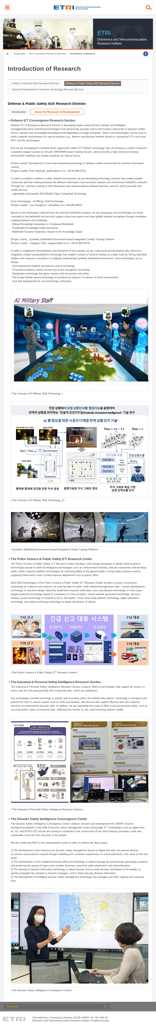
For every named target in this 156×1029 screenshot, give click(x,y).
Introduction (19, 111)
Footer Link (12, 1006)
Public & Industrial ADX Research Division (35, 83)
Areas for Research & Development (57, 111)
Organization (19, 53)
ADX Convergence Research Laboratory (48, 53)
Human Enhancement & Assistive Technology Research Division (48, 89)
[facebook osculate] (145, 53)
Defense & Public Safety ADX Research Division (92, 83)
